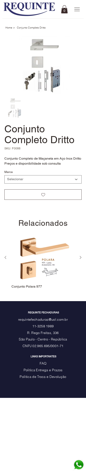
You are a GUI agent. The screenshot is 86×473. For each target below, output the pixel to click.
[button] (64, 9)
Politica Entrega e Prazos (43, 370)
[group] (43, 261)
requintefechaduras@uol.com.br (43, 319)
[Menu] (77, 9)
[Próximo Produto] (80, 257)
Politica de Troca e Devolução (43, 377)
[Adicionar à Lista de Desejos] (43, 194)
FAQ (43, 363)
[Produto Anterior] (5, 257)
